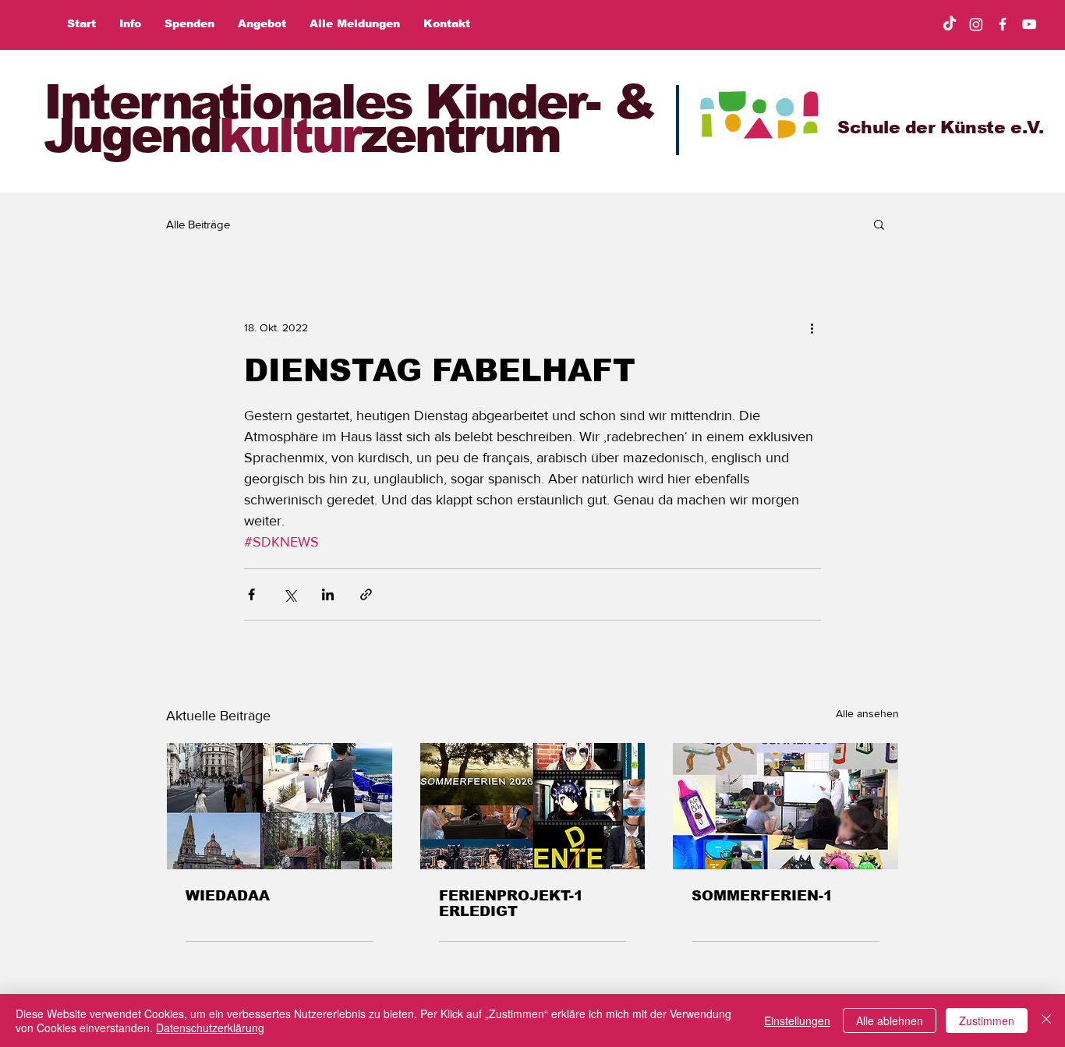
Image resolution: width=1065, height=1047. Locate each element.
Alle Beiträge (198, 224)
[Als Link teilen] (366, 594)
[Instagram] (976, 24)
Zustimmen (986, 1020)
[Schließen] (1046, 1020)
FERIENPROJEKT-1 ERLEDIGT (511, 903)
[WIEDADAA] (279, 806)
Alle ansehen (867, 713)
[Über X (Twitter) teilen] (289, 594)
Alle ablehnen (889, 1020)
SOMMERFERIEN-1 (762, 896)
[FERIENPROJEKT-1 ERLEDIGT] (533, 806)
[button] (879, 224)
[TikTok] (949, 24)
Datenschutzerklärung (210, 1027)
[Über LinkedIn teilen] (327, 594)
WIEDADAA (228, 896)
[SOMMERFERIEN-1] (785, 806)
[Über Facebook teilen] (251, 594)
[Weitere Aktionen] (811, 327)
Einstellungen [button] (797, 1020)
